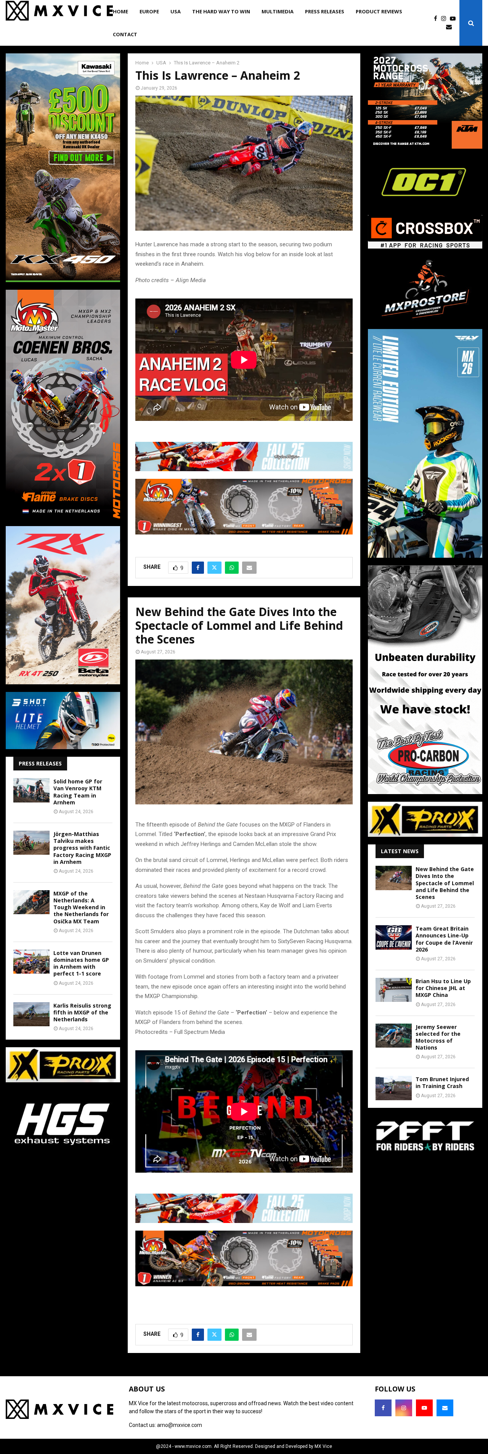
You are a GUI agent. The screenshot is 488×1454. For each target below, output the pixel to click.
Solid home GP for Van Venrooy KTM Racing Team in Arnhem (77, 792)
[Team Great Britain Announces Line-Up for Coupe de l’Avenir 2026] (394, 937)
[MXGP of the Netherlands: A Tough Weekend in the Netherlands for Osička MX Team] (31, 902)
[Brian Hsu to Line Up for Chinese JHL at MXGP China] (394, 990)
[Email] (451, 27)
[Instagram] (445, 18)
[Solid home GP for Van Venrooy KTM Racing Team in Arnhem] (31, 790)
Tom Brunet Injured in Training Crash (442, 1082)
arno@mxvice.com (179, 1425)
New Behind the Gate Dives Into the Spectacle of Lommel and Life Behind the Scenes (445, 882)
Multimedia (278, 11)
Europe (149, 11)
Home (120, 11)
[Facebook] (437, 18)
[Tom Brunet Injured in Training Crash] (394, 1088)
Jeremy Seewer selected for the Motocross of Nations (438, 1037)
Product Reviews (379, 11)
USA (175, 11)
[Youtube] (454, 18)
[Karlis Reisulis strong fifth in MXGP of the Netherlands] (31, 1014)
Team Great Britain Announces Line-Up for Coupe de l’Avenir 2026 (444, 939)
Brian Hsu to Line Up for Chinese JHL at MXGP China (443, 987)
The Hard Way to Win (221, 11)
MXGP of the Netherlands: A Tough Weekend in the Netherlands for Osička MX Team (81, 907)
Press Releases (324, 11)
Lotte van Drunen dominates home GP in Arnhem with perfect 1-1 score (81, 963)
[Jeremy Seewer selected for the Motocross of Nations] (394, 1036)
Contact (125, 34)
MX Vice (323, 1446)
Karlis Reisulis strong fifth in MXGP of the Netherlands (82, 1012)
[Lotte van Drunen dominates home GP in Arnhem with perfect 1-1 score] (31, 962)
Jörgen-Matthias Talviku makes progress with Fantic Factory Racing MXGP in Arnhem (82, 847)
